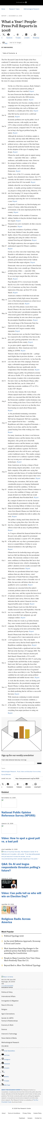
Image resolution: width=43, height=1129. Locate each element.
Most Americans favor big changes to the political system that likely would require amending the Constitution (21, 950)
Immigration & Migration (10, 1001)
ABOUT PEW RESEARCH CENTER (10, 1090)
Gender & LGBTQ (7, 1018)
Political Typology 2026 (14, 936)
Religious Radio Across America (15, 920)
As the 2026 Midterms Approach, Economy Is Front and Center (22, 942)
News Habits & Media (9, 1038)
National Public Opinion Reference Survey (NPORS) (18, 814)
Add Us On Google (15, 43)
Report (31, 91)
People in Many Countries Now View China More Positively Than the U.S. (22, 959)
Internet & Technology (9, 1034)
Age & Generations (8, 1014)
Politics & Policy (7, 992)
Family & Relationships (9, 1021)
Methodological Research (8, 771)
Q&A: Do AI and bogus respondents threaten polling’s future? (20, 867)
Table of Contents (9, 53)
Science (4, 1029)
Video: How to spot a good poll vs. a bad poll (20, 839)
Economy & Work (7, 1025)
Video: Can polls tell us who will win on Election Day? (21, 894)
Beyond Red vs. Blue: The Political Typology (22, 965)
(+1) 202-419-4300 (7, 986)
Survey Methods (6, 774)
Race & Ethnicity (7, 1005)
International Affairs (8, 996)
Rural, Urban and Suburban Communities (29, 771)
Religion (4, 1009)
